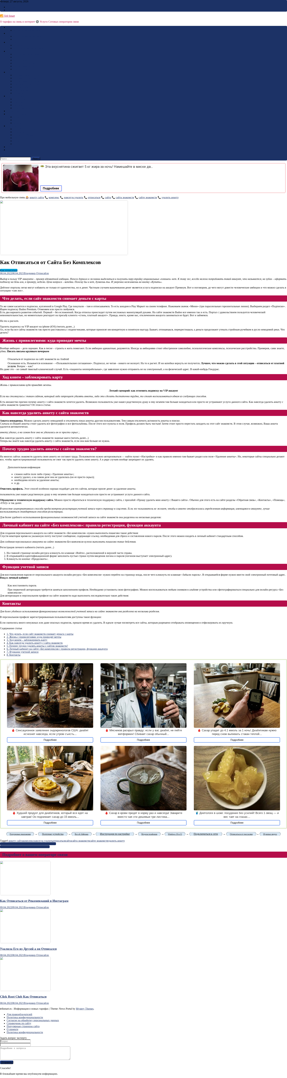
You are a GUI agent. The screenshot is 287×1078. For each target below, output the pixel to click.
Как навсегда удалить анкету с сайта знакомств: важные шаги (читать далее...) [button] (44, 438)
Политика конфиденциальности (25, 1017)
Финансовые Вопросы (26, 81)
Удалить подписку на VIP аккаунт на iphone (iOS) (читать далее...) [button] (37, 326)
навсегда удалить (73, 197)
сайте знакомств (148, 197)
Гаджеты (12, 125)
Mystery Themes (85, 1008)
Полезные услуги (23, 108)
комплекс (54, 197)
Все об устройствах (24, 128)
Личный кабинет (23, 87)
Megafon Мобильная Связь (28, 48)
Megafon (11, 42)
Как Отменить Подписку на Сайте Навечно (25, 846)
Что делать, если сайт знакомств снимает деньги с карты (40, 634)
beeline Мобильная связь (27, 30)
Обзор (10, 146)
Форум (10, 149)
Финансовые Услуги (25, 66)
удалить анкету (170, 197)
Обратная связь (15, 10)
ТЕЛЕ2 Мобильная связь (27, 36)
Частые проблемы (23, 134)
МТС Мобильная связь (26, 54)
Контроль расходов (24, 63)
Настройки (19, 143)
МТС (9, 51)
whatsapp (18, 122)
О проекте (12, 1029)
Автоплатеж (20, 69)
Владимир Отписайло (36, 273)
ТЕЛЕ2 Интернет (23, 39)
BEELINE (12, 27)
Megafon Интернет (23, 45)
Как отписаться (15, 96)
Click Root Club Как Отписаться (23, 996)
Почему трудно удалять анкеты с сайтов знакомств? (37, 645)
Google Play (13, 111)
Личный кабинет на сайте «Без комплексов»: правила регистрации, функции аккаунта (57, 648)
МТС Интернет (22, 57)
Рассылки (18, 105)
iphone (16, 140)
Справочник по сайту (19, 1023)
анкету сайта (37, 197)
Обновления (20, 137)
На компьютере (22, 131)
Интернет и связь (16, 114)
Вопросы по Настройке (26, 84)
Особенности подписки (26, 99)
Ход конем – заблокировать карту (27, 640)
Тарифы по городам (24, 78)
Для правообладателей (19, 1014)
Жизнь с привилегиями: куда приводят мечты (34, 637)
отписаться (94, 197)
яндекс (17, 120)
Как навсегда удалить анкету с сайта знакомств (35, 642)
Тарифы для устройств (26, 75)
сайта (108, 197)
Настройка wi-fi (22, 90)
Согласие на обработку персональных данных (33, 1020)
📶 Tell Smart (7, 15)
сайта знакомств (125, 197)
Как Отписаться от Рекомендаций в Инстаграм (34, 901)
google (16, 117)
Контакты (13, 654)
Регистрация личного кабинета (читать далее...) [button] (27, 547)
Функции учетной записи (23, 651)
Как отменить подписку (27, 102)
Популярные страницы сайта (23, 1026)
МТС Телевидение (23, 60)
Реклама (11, 7)
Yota (9, 72)
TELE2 (11, 33)
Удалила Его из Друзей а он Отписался (28, 949)
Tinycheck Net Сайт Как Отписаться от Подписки (28, 843)
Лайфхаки (19, 93)
